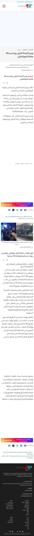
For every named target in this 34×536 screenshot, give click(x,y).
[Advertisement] (17, 29)
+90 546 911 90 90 (28, 490)
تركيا (31, 163)
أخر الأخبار (25, 49)
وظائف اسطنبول (25, 502)
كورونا (22, 163)
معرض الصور (10, 522)
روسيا (27, 523)
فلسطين (27, 525)
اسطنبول (27, 503)
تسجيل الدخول (28, 1)
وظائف (11, 500)
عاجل (28, 513)
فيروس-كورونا (26, 510)
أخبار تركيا (27, 163)
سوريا (27, 519)
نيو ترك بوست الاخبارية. (8, 533)
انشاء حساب (20, 1)
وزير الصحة (17, 163)
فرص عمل (26, 505)
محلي (19, 49)
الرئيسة (11, 517)
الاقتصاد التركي (10, 505)
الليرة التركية (26, 506)
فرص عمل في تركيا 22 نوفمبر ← (24, 218)
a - (3, 83)
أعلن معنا (11, 520)
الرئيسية (31, 49)
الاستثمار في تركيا (9, 503)
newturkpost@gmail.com (26, 496)
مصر (28, 526)
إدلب (28, 520)
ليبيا (28, 528)
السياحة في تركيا (9, 506)
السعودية (27, 522)
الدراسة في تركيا (9, 508)
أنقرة (28, 511)
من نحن (11, 519)
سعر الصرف (10, 502)
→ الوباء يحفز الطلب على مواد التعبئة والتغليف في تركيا (19, 216)
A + (7, 83)
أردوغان (27, 514)
